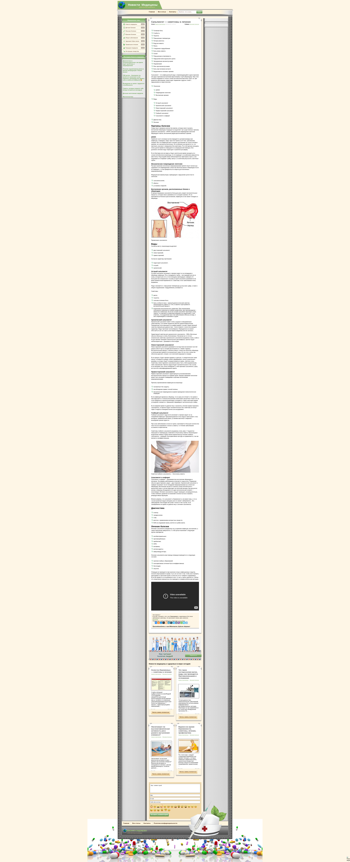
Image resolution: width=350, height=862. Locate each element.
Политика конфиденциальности (165, 823)
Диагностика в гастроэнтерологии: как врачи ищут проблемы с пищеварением (133, 63)
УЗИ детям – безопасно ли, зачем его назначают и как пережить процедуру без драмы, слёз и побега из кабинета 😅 (134, 78)
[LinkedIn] (169, 622)
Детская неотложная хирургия (133, 93)
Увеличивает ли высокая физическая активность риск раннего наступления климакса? (160, 731)
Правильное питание (135, 44)
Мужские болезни (135, 34)
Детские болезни (135, 27)
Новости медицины (135, 24)
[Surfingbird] (174, 622)
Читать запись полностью (160, 712)
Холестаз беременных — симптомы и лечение (161, 671)
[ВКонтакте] (156, 622)
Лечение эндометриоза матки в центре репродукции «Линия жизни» (133, 70)
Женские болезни (135, 31)
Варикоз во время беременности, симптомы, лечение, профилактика (187, 730)
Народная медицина (135, 48)
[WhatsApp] (181, 622)
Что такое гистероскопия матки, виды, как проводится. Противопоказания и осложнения (188, 674)
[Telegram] (186, 622)
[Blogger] (166, 622)
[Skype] (184, 622)
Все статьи (162, 12)
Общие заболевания (135, 37)
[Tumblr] (176, 622)
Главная (152, 12)
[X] (164, 622)
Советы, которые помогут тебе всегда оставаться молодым (133, 89)
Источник (155, 619)
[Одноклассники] (158, 622)
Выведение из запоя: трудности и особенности (133, 84)
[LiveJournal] (171, 622)
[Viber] (179, 622)
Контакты (172, 12)
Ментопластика (128, 96)
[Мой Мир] (161, 622)
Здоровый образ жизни (135, 41)
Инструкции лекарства (132, 51)
